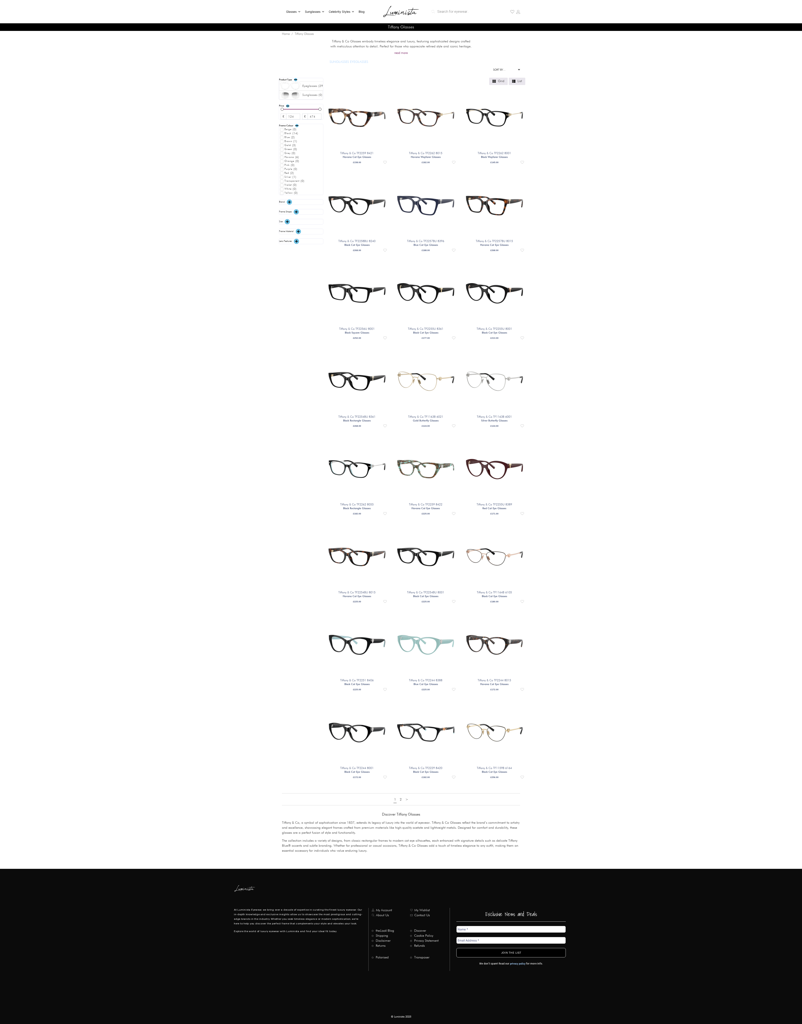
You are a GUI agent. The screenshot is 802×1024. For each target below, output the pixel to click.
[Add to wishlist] (385, 162)
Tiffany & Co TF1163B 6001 (494, 416)
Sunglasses (312, 11)
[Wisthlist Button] (512, 12)
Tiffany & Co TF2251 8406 (357, 680)
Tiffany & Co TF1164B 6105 (494, 592)
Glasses (291, 11)
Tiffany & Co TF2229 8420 (425, 768)
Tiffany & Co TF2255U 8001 (494, 328)
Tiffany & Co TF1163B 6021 (425, 416)
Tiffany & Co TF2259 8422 (425, 504)
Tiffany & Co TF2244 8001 (357, 768)
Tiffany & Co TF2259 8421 (357, 153)
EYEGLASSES (359, 62)
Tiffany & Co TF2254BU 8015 (357, 592)
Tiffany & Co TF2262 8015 (425, 153)
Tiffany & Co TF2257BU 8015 (494, 241)
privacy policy (517, 963)
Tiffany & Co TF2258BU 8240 (357, 241)
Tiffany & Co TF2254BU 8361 (357, 416)
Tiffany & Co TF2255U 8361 (425, 328)
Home (286, 34)
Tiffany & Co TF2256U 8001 (357, 328)
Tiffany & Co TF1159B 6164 (494, 768)
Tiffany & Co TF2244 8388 (425, 680)
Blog (362, 11)
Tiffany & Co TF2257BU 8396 (425, 241)
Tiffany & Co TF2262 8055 (357, 504)
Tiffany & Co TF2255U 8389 (494, 504)
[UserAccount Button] (518, 12)
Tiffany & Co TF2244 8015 (494, 680)
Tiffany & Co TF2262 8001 (494, 153)
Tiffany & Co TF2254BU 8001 (425, 592)
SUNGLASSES (339, 62)
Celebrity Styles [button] (339, 11)
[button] (301, 80)
